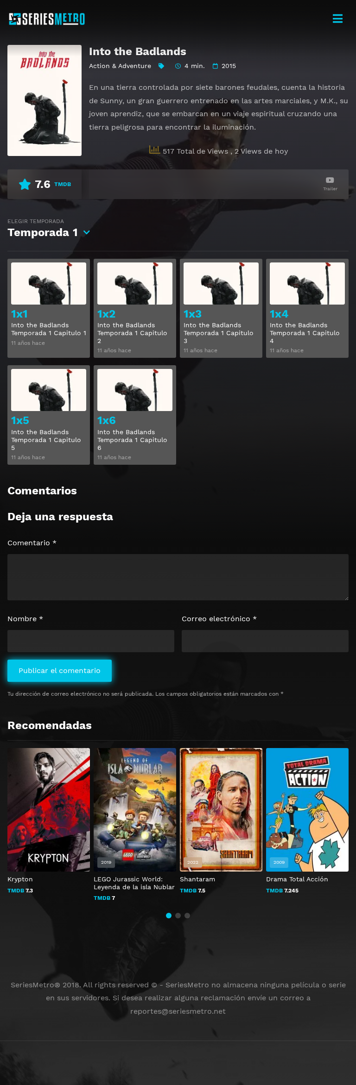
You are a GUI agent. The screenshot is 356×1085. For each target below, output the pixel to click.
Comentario (32, 542)
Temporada (42, 228)
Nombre (25, 618)
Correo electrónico (219, 618)
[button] (169, 915)
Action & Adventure (120, 65)
